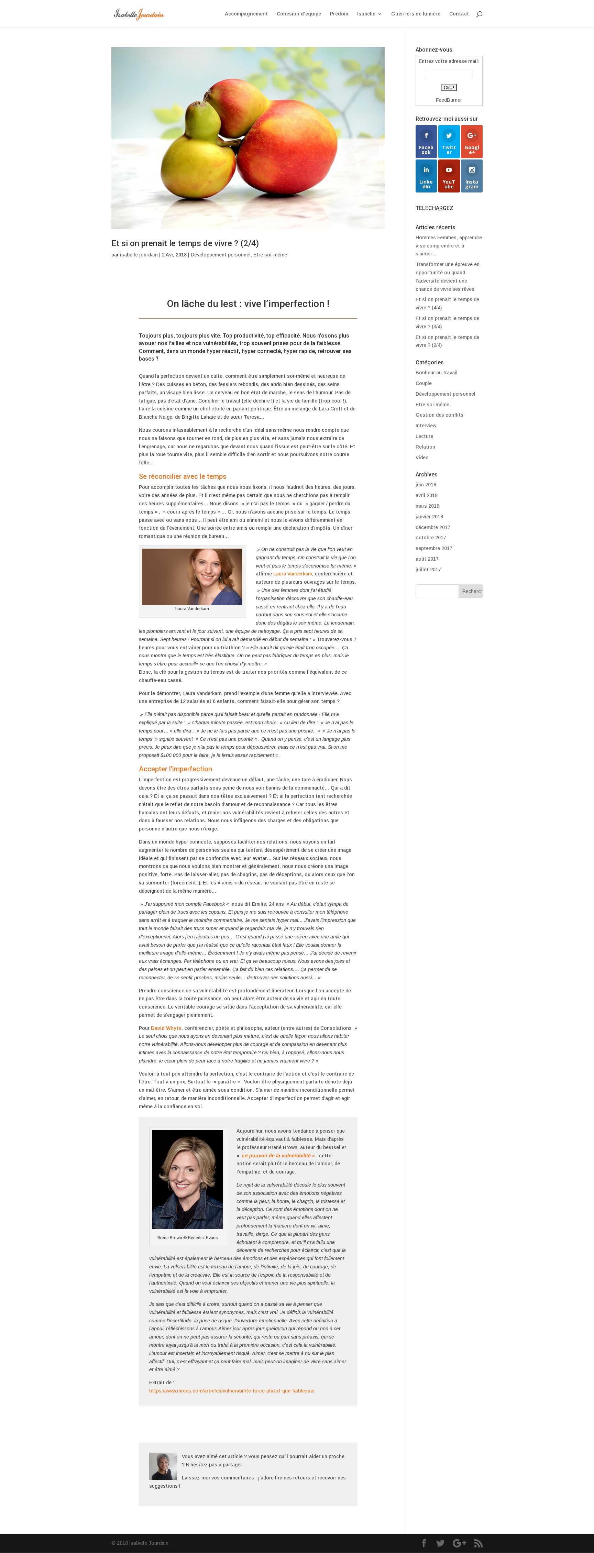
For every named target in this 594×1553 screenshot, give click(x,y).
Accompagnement (246, 13)
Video (422, 457)
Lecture (424, 436)
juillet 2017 (428, 569)
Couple (424, 383)
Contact (459, 13)
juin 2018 (426, 484)
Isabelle (366, 13)
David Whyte (166, 1028)
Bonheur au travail (437, 372)
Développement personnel (221, 254)
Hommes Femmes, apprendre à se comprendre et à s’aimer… (449, 246)
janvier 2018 (429, 516)
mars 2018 (427, 506)
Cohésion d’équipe (299, 13)
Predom (339, 13)
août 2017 (427, 559)
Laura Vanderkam (292, 573)
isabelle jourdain (139, 254)
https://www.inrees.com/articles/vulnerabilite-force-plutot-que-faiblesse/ (232, 1391)
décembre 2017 (433, 527)
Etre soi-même (270, 254)
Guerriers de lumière (415, 13)
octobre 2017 (431, 537)
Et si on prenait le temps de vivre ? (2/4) (185, 243)
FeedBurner (449, 100)
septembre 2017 (434, 548)
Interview (426, 425)
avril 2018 (427, 495)
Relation (425, 447)
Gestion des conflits (439, 415)
